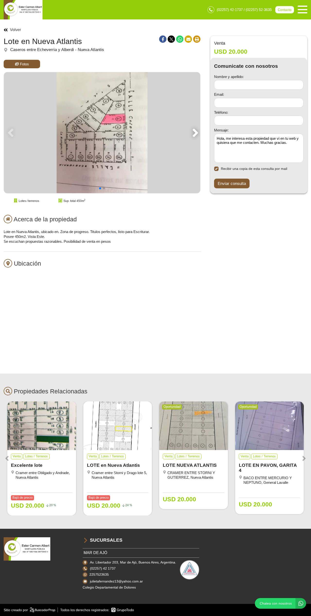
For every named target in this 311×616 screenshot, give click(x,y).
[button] (194, 132)
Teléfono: (221, 112)
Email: (219, 94)
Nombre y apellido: (229, 76)
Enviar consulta (232, 183)
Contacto (285, 10)
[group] (102, 132)
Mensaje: (221, 130)
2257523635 (99, 574)
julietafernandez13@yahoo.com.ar (116, 581)
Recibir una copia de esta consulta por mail (254, 169)
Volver (15, 30)
